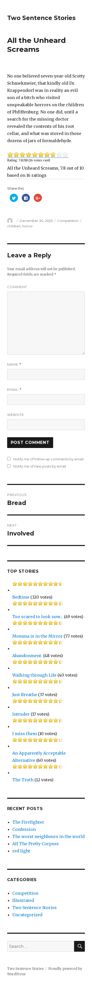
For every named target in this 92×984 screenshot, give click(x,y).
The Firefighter (28, 822)
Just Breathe (24, 694)
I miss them (24, 733)
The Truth (22, 779)
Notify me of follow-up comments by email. (48, 459)
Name (14, 364)
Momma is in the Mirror (37, 636)
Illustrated (23, 900)
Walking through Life (34, 675)
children (14, 226)
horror (27, 226)
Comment (17, 287)
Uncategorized (27, 914)
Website (15, 415)
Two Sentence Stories (41, 18)
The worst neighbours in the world (48, 836)
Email (14, 389)
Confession (24, 829)
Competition (67, 221)
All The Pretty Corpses (35, 843)
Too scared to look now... (37, 616)
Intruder (21, 714)
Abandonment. (27, 655)
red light (21, 850)
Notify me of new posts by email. (40, 466)
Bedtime (20, 597)
